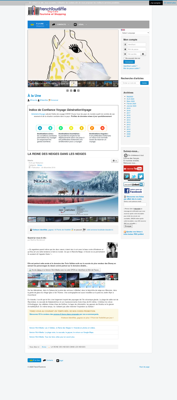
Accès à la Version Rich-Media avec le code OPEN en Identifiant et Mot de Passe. (65, 270)
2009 (128, 131)
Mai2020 (130, 96)
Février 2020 (131, 103)
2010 (128, 129)
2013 (128, 122)
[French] (122, 29)
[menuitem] (38, 24)
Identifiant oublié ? (130, 66)
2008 (128, 134)
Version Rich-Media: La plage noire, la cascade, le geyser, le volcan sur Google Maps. (61, 332)
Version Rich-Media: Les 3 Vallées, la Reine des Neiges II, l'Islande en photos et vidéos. (62, 328)
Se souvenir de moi (133, 58)
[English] (124, 29)
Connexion (129, 62)
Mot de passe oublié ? (131, 68)
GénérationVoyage (38, 114)
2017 (128, 113)
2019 (128, 108)
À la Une (34, 95)
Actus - (40, 165)
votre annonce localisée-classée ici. (100, 229)
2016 (128, 115)
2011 (128, 127)
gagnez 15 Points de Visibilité (59, 229)
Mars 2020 (131, 101)
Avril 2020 (130, 99)
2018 (128, 110)
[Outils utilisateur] (114, 161)
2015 (128, 117)
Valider (144, 83)
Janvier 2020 (131, 106)
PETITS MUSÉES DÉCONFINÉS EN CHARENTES (58, 79)
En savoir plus (170, 2)
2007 (128, 136)
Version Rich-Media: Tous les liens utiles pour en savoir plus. (52, 337)
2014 (128, 120)
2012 (128, 124)
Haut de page (144, 367)
